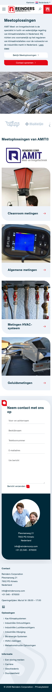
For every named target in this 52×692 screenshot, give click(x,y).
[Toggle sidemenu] (4, 9)
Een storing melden (14, 659)
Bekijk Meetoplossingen (25, 55)
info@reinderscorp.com (26, 546)
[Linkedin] (4, 607)
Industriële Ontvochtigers (17, 623)
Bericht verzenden (16, 486)
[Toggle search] (40, 9)
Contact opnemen (25, 62)
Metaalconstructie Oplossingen (20, 645)
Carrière (9, 664)
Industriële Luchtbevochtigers (20, 627)
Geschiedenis (12, 668)
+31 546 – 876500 (10, 594)
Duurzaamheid (12, 673)
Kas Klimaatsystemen (15, 618)
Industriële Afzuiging (15, 631)
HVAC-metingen (13, 640)
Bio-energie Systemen (16, 636)
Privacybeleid (41, 686)
